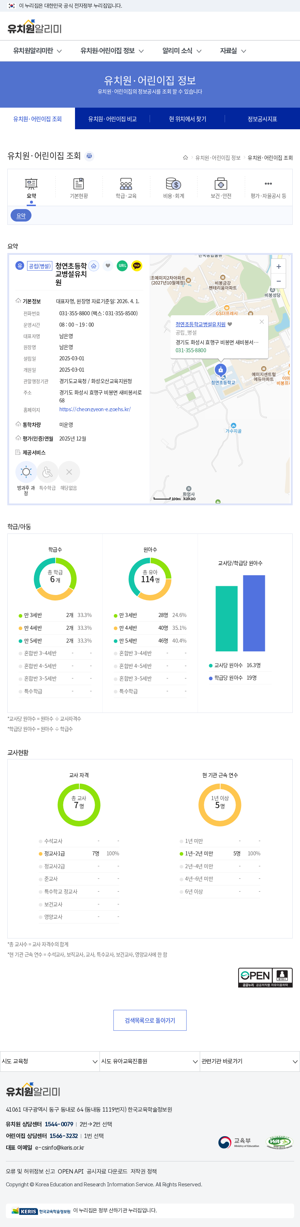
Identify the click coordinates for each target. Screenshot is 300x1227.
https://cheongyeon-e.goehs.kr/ (95, 409)
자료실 (228, 51)
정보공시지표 (262, 119)
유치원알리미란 (33, 51)
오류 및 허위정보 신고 (30, 1171)
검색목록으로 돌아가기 (150, 1020)
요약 (21, 215)
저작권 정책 (144, 1171)
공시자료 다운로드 (107, 1171)
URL (123, 266)
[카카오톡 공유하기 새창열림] (136, 265)
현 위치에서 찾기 (187, 119)
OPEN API (71, 1171)
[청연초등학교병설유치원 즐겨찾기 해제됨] (107, 265)
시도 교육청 (15, 1061)
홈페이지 (93, 265)
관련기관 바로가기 (222, 1061)
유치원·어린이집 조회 (37, 119)
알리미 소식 (177, 51)
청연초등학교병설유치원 (201, 324)
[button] (261, 321)
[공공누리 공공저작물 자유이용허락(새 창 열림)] (265, 985)
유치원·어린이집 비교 (112, 119)
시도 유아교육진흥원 (124, 1061)
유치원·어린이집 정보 (107, 51)
